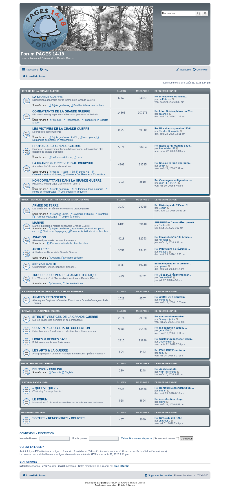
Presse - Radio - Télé (63, 171)
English (69, 372)
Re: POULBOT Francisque (170, 350)
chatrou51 (164, 420)
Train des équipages (46, 216)
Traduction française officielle (110, 485)
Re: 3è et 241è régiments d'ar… (173, 274)
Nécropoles (88, 137)
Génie (90, 214)
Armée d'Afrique (74, 283)
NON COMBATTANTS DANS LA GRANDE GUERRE (67, 180)
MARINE (38, 222)
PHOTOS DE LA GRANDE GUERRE (56, 146)
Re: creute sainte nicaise (169, 316)
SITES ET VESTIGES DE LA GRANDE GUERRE (65, 316)
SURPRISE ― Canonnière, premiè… (175, 222)
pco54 (162, 165)
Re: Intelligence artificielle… (171, 96)
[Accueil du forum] (88, 27)
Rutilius (163, 225)
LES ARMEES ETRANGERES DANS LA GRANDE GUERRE (52, 291)
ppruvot (163, 266)
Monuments (66, 139)
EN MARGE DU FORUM (33, 412)
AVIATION (39, 237)
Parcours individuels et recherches (89, 231)
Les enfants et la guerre (74, 191)
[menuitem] (44, 69)
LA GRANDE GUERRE (47, 97)
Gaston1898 (165, 277)
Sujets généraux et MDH (64, 137)
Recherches (72, 120)
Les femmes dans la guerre (88, 189)
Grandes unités (59, 214)
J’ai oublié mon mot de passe (136, 438)
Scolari (162, 207)
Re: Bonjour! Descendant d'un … (174, 388)
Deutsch (56, 372)
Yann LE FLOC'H (168, 183)
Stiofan (162, 390)
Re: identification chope (169, 399)
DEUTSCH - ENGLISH (47, 369)
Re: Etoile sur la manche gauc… (173, 145)
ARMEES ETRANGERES (49, 297)
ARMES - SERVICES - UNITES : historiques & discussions (55, 199)
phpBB (104, 482)
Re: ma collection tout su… (171, 327)
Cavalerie (78, 214)
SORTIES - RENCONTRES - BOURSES (58, 418)
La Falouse (165, 99)
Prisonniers (90, 120)
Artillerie (55, 257)
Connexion (27, 433)
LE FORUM (40, 399)
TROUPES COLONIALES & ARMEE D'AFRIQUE (64, 275)
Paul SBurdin (121, 466)
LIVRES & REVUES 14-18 (49, 339)
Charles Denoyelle (169, 131)
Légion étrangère (71, 216)
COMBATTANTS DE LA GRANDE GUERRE (61, 111)
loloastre (163, 251)
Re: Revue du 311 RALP (168, 418)
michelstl (163, 239)
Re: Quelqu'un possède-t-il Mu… (174, 339)
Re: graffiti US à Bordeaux (170, 297)
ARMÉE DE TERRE (45, 205)
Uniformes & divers (61, 157)
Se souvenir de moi (165, 438)
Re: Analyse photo (166, 369)
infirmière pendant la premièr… (173, 263)
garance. (163, 113)
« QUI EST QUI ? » (45, 388)
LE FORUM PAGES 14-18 (34, 382)
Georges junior (167, 319)
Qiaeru (131, 485)
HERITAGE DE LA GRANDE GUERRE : (41, 311)
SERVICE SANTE (44, 264)
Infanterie (103, 214)
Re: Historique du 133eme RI (171, 205)
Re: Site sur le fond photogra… (173, 163)
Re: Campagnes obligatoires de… (174, 180)
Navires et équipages (54, 231)
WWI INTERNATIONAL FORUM (37, 363)
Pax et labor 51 (167, 148)
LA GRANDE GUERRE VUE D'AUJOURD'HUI (62, 163)
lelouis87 (163, 299)
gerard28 (164, 330)
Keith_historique (167, 371)
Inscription (46, 433)
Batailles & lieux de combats (88, 105)
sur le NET (85, 171)
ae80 (161, 352)
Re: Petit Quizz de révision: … (172, 249)
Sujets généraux (60, 105)
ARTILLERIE (41, 249)
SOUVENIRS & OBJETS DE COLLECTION (61, 328)
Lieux (79, 157)
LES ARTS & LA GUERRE (50, 350)
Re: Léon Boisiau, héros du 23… (174, 111)
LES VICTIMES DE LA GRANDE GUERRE (60, 128)
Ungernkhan (165, 341)
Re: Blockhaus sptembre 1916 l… (174, 128)
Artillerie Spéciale (73, 257)
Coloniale (56, 283)
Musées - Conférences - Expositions (86, 174)
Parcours (56, 120)
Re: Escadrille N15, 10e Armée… (173, 237)
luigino (162, 401)
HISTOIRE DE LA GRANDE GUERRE (40, 91)
